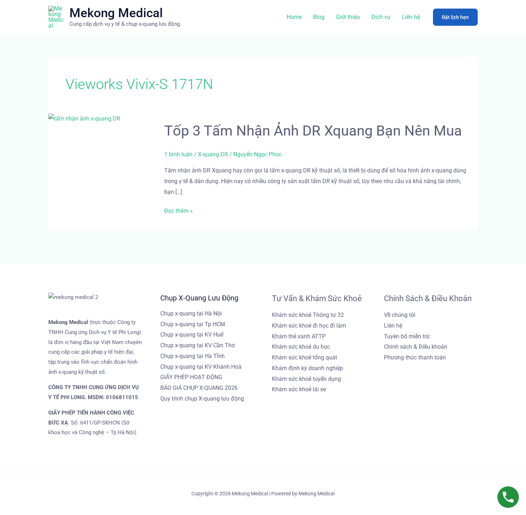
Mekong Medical (116, 13)
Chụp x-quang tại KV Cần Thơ (197, 345)
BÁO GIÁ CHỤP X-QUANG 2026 (199, 387)
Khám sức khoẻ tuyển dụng (306, 379)
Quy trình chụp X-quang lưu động (202, 398)
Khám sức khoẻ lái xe (299, 389)
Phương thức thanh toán (415, 357)
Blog (319, 17)
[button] (455, 17)
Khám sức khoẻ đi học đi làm (309, 325)
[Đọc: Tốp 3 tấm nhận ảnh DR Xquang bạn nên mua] (84, 118)
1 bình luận (178, 154)
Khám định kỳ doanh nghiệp (307, 368)
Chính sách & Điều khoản (415, 346)
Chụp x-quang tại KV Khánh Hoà (201, 366)
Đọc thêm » (178, 211)
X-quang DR (213, 154)
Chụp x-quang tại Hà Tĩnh (192, 356)
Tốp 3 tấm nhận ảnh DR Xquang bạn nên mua (313, 130)
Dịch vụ (380, 17)
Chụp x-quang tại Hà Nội (191, 313)
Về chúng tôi (399, 315)
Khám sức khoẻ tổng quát (304, 357)
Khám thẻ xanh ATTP (299, 336)
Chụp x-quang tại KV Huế (191, 334)
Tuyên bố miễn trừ (407, 336)
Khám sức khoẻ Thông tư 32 (308, 315)
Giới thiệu (348, 17)
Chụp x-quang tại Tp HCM (192, 324)
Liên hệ (411, 17)
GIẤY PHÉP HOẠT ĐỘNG (191, 377)
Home (294, 17)
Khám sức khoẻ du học (301, 346)
